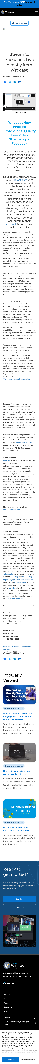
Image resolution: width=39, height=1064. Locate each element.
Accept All (10, 1059)
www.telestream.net (24, 442)
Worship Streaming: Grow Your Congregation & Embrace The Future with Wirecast (17, 716)
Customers (8, 999)
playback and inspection (23, 579)
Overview (7, 990)
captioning (7, 579)
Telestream (20, 180)
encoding (14, 577)
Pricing (6, 1003)
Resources (8, 1007)
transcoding (27, 577)
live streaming (20, 582)
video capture (9, 574)
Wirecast (6, 460)
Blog (5, 1011)
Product (7, 994)
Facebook (11, 224)
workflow (12, 588)
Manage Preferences (28, 1059)
